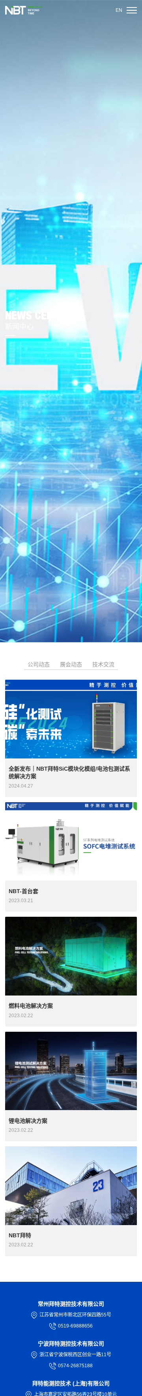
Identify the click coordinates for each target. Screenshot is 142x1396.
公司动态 (39, 664)
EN (119, 10)
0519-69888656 (75, 1326)
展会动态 (71, 664)
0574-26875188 (75, 1365)
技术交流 (103, 664)
